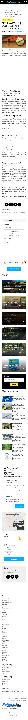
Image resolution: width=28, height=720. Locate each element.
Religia (4, 635)
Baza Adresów (6, 671)
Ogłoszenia (5, 673)
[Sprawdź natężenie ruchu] (14, 521)
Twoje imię (6, 224)
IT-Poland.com (11, 708)
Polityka (4, 638)
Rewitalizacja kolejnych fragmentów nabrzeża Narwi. (13, 481)
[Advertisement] (14, 73)
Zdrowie (4, 614)
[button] (25, 2)
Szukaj (14, 384)
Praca (3, 626)
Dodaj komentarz (14, 269)
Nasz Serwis (5, 640)
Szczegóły (14, 559)
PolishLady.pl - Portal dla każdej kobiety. (12, 691)
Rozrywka (5, 645)
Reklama (23, 700)
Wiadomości (5, 599)
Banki (3, 611)
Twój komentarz (8, 238)
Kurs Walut (5, 685)
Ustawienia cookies (14, 715)
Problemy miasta (6, 600)
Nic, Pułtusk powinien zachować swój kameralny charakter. (14, 500)
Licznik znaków (14, 231)
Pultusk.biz (7, 11)
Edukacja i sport (9, 12)
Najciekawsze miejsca (7, 602)
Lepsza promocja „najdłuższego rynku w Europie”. (14, 495)
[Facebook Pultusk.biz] (5, 713)
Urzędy (4, 612)
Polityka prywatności (20, 698)
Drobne (4, 628)
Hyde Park (5, 604)
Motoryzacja (5, 624)
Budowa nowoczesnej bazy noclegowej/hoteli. (13, 490)
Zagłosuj (19, 506)
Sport (3, 643)
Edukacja (4, 642)
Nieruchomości (6, 679)
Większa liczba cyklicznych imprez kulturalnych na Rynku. (15, 486)
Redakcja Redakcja (9, 31)
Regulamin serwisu (15, 700)
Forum (4, 669)
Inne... (4, 616)
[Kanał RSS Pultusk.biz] (10, 713)
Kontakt (11, 698)
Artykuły (15, 11)
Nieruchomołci (6, 623)
